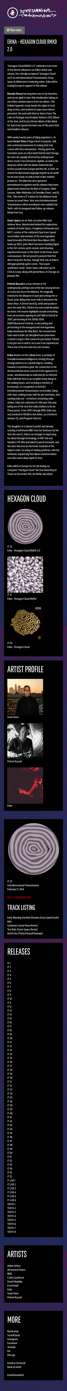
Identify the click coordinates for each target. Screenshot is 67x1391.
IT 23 (9, 1050)
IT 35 (9, 1097)
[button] (14, 30)
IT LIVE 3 (11, 1188)
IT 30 (10, 643)
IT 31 (9, 594)
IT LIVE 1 (11, 1180)
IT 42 (9, 1121)
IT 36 (9, 1101)
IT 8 (9, 990)
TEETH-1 (11, 1204)
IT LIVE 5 (11, 1196)
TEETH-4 (11, 1216)
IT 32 (9, 546)
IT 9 (9, 994)
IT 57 (9, 1176)
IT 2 (9, 967)
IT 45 (9, 1133)
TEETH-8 (11, 1231)
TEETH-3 (11, 1212)
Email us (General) (16, 1363)
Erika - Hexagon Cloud (18, 647)
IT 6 (9, 983)
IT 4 (9, 975)
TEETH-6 (11, 1224)
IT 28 (9, 1069)
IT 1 (8, 963)
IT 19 (9, 1034)
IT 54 (9, 1168)
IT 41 (9, 1117)
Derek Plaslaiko (14, 1281)
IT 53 (9, 1164)
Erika (9, 805)
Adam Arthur (13, 1265)
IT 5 (9, 979)
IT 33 (9, 1089)
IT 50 (9, 1152)
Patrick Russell (14, 761)
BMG (9, 1273)
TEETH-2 (11, 1208)
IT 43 (9, 1125)
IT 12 (9, 1006)
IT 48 (10, 1145)
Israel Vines (13, 717)
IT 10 (9, 998)
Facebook (12, 1343)
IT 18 (9, 1030)
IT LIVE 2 (11, 1184)
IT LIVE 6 (11, 1200)
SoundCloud (13, 1335)
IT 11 (9, 1002)
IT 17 (9, 1026)
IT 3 (9, 971)
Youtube (11, 1347)
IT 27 (9, 1066)
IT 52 (9, 1160)
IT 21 (9, 1042)
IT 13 (9, 1010)
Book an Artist (14, 1367)
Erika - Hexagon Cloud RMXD (21, 598)
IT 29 (9, 1073)
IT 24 (9, 1054)
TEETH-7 (11, 1228)
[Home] (33, 12)
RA (8, 1351)
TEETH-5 (11, 1220)
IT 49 (9, 1148)
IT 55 (9, 1172)
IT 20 (9, 1038)
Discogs (11, 1355)
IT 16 (9, 1022)
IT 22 (9, 1046)
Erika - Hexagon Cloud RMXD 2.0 (23, 550)
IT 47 (9, 1141)
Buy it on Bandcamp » (19, 897)
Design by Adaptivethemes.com (52, 1387)
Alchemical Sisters (16, 1269)
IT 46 (9, 1137)
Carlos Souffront (15, 1277)
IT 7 (9, 987)
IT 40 (10, 1113)
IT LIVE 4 (11, 1192)
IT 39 (9, 1109)
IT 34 (9, 1093)
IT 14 (9, 1014)
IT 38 (10, 1105)
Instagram (12, 1339)
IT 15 (9, 1018)
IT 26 (9, 1062)
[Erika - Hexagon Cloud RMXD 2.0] (33, 848)
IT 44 (9, 1129)
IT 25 (9, 1058)
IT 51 (9, 1156)
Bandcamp (12, 1331)
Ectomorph (13, 1285)
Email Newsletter (15, 1375)
